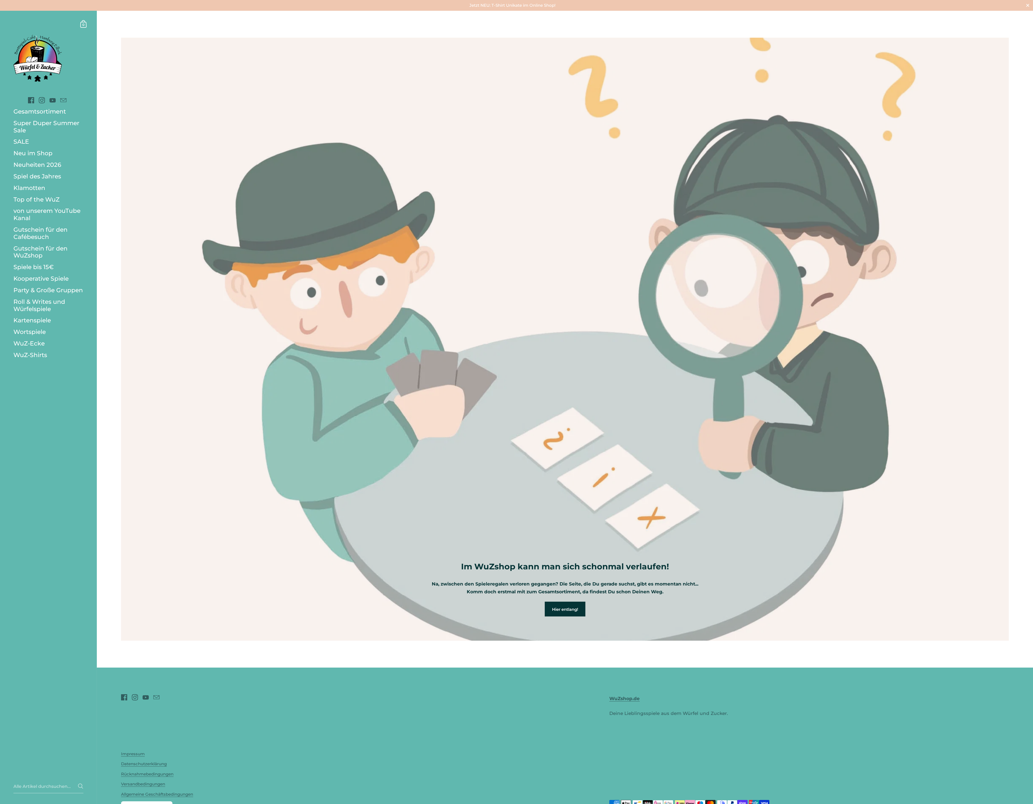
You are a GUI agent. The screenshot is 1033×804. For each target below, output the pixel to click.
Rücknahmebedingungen (147, 774)
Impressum (133, 753)
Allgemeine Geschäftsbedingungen (157, 794)
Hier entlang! (565, 609)
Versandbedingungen (143, 784)
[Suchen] (80, 786)
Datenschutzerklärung (144, 763)
